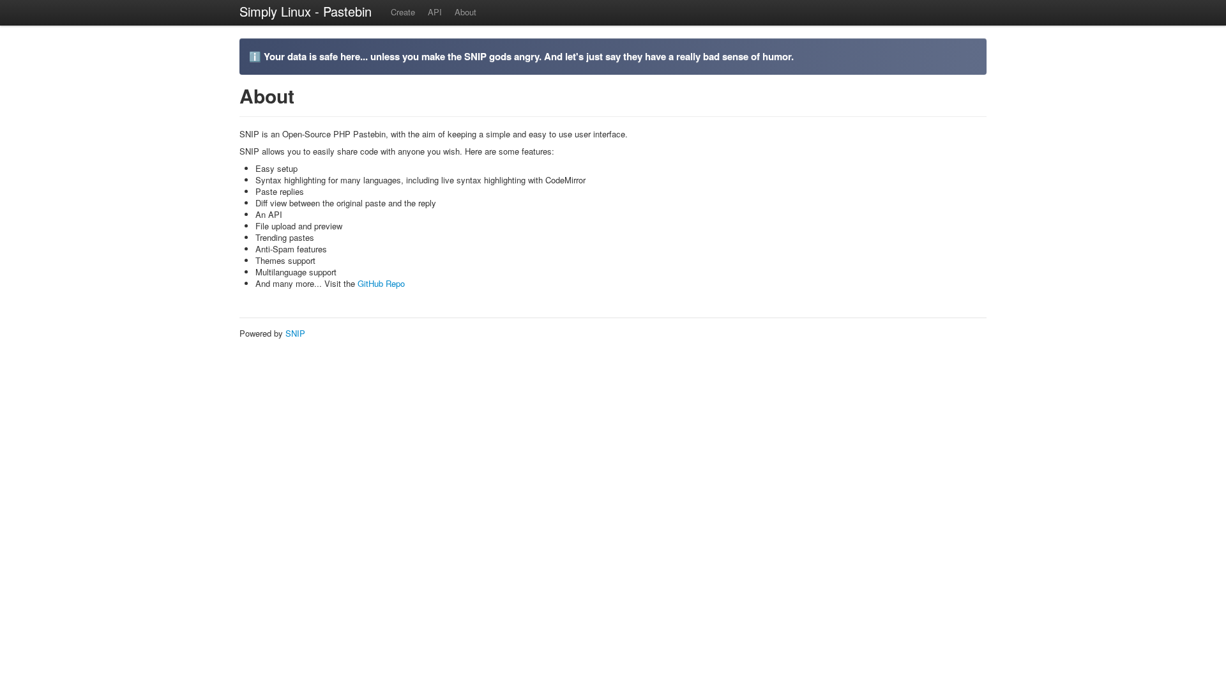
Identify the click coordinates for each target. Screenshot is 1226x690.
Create (403, 12)
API (435, 12)
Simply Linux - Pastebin (305, 11)
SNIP (295, 333)
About (465, 12)
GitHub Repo (381, 283)
